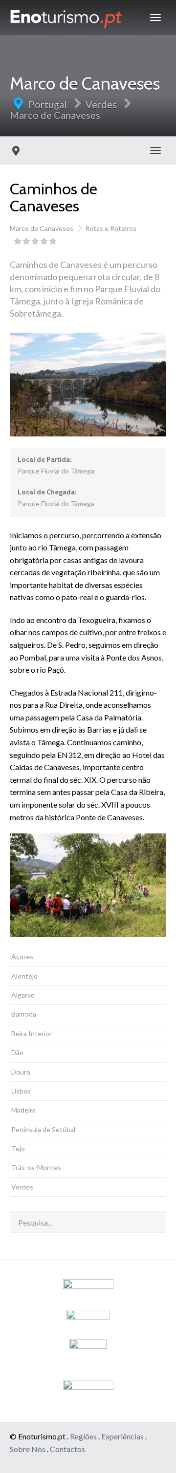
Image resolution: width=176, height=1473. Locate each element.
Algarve (23, 995)
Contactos (67, 1449)
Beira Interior (31, 1033)
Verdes (101, 104)
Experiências (122, 1436)
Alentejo (24, 976)
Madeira (23, 1110)
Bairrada (23, 1014)
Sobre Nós (27, 1449)
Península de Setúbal (43, 1129)
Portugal (47, 104)
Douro (20, 1072)
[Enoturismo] (66, 17)
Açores (22, 956)
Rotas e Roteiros (110, 228)
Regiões (83, 1436)
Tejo (18, 1148)
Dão (17, 1052)
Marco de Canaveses (55, 115)
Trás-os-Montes (36, 1167)
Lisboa (21, 1091)
